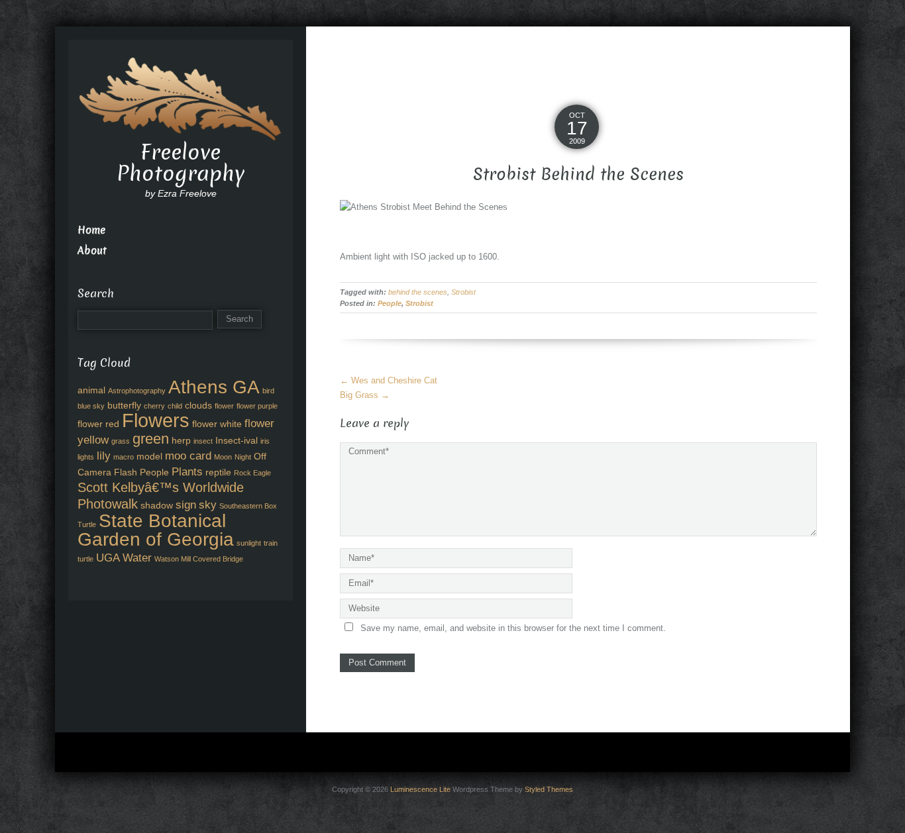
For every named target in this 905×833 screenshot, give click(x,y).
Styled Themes (549, 789)
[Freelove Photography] (181, 98)
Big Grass (365, 395)
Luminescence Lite (420, 789)
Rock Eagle (252, 473)
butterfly (124, 405)
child (175, 406)
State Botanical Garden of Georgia (156, 530)
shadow (156, 505)
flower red (98, 423)
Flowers (155, 420)
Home (91, 230)
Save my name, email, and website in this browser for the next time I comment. (513, 628)
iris (265, 441)
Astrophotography (137, 391)
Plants (187, 471)
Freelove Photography (180, 163)
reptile (218, 472)
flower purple (257, 406)
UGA (108, 557)
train (271, 543)
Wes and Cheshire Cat (388, 380)
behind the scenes (417, 292)
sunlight (249, 543)
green (151, 438)
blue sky (91, 406)
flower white (217, 423)
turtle (85, 559)
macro (123, 457)
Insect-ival (236, 440)
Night (243, 457)
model (149, 456)
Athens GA (214, 386)
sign (186, 504)
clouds (198, 405)
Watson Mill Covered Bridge (198, 559)
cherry (154, 406)
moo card (188, 455)
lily (104, 455)
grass (120, 441)
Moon (223, 457)
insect (203, 441)
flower (224, 406)
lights (86, 457)
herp (181, 440)
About (92, 251)
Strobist (463, 292)
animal (91, 390)
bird (268, 391)
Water (137, 557)
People (389, 303)
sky (208, 504)
